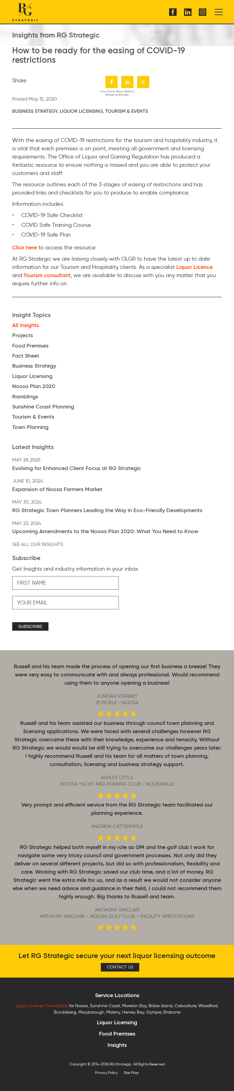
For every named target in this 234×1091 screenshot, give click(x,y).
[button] (111, 82)
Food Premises (117, 1033)
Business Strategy (34, 111)
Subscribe (30, 626)
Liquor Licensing (81, 111)
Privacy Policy (106, 1072)
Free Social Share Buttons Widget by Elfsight (117, 93)
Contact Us (120, 967)
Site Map (131, 1072)
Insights (117, 1045)
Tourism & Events (126, 111)
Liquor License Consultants (42, 1005)
